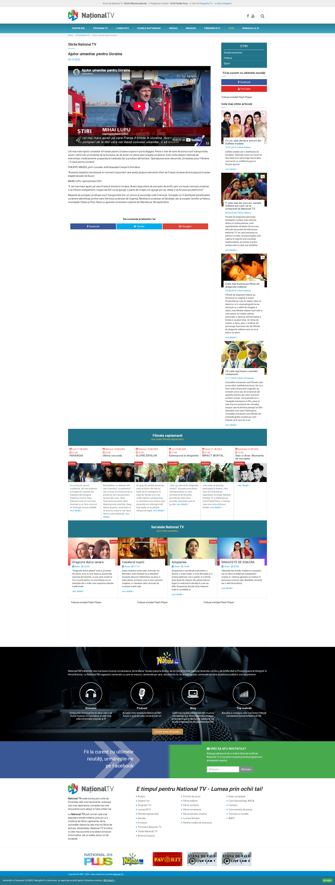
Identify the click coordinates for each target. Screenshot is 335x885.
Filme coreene (191, 805)
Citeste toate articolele (167, 731)
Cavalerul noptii (133, 562)
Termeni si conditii (238, 814)
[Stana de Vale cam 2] (236, 859)
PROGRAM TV (100, 28)
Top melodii (244, 708)
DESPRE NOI (78, 28)
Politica (228, 58)
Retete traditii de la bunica (197, 822)
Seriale (142, 818)
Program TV (144, 805)
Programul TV (206, 3)
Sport (227, 63)
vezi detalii (230, 169)
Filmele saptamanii (148, 814)
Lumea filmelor (191, 818)
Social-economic (233, 52)
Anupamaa (179, 562)
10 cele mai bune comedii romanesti (241, 373)
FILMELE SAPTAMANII (149, 28)
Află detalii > (109, 880)
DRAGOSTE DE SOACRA (238, 562)
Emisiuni (90, 708)
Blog (193, 708)
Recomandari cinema (195, 814)
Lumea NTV (144, 809)
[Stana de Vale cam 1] (202, 859)
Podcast (142, 708)
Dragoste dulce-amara (87, 562)
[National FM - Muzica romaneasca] (133, 859)
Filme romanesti (246, 378)
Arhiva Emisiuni (146, 835)
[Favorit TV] (167, 859)
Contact (233, 805)
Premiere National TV (149, 827)
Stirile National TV (83, 35)
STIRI (231, 28)
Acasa (70, 35)
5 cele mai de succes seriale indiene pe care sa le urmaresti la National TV (243, 205)
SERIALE (173, 28)
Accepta (327, 880)
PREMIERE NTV (212, 28)
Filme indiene (244, 147)
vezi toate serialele (167, 530)
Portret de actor (192, 796)
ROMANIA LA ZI (250, 28)
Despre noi (144, 800)
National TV (118, 874)
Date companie (224, 3)
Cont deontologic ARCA (241, 800)
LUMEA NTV (122, 28)
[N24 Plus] (98, 859)
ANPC (232, 818)
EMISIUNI (191, 28)
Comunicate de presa (240, 809)
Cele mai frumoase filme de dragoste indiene (242, 285)
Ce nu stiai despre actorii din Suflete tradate (243, 142)
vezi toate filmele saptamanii (167, 439)
